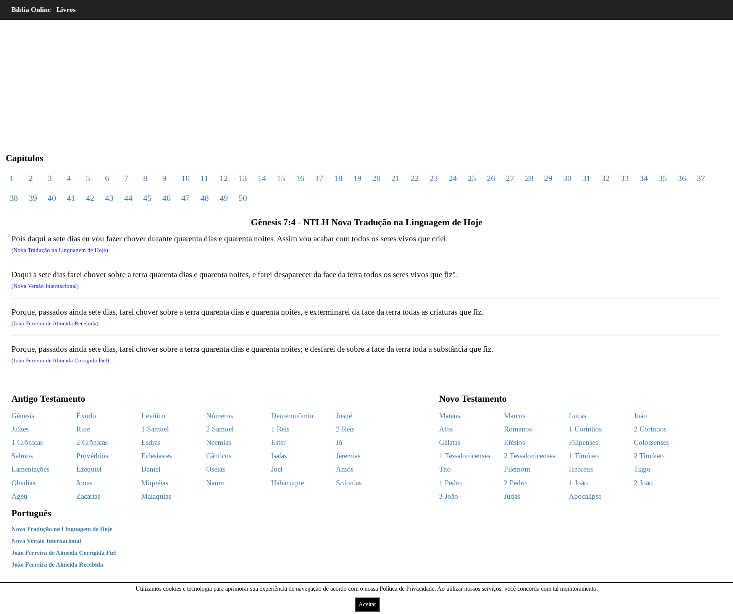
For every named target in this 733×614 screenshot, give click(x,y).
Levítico (153, 416)
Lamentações (30, 469)
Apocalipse (585, 496)
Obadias (23, 483)
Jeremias (348, 456)
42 (90, 198)
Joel (277, 469)
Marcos (514, 416)
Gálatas (449, 442)
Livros (66, 9)
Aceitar (367, 604)
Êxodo (86, 416)
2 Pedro (515, 483)
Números (219, 416)
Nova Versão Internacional (46, 541)
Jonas (84, 483)
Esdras (150, 442)
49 (224, 198)
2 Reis (345, 429)
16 (300, 178)
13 (243, 178)
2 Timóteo (649, 456)
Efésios (514, 442)
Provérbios (92, 456)
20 (376, 178)
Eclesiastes (156, 456)
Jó (339, 442)
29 (548, 178)
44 (128, 198)
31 (586, 178)
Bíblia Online (31, 9)
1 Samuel (155, 429)
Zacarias (88, 496)
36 (682, 178)
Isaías (279, 456)
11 (204, 178)
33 (624, 178)
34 (643, 178)
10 (185, 178)
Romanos (518, 429)
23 (433, 178)
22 (414, 178)
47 (185, 198)
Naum (215, 483)
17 (319, 178)
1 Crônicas (27, 442)
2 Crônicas (92, 442)
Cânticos (218, 456)
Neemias (218, 442)
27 (510, 178)
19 (357, 178)
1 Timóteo (584, 456)
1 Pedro (450, 483)
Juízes (20, 429)
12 (224, 178)
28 (529, 178)
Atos (446, 429)
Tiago (642, 469)
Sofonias (349, 483)
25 (472, 178)
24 (453, 178)
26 (491, 178)
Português (31, 513)
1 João (578, 483)
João (640, 416)
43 (109, 198)
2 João (643, 483)
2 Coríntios (650, 429)
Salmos (22, 456)
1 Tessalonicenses (464, 456)
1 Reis (280, 429)
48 (204, 198)
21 (395, 178)
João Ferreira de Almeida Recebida (57, 564)
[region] (366, 80)
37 (701, 178)
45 (147, 198)
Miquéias (154, 483)
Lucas (577, 416)
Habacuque (287, 483)
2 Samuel (220, 429)
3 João (448, 496)
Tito (445, 469)
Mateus (449, 416)
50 (243, 198)
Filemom (517, 469)
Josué (344, 416)
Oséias (215, 469)
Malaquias (156, 496)
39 (33, 198)
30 (567, 178)
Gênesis (22, 416)
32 (605, 178)
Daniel (150, 469)
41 (71, 198)
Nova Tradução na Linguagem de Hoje (61, 529)
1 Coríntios (585, 429)
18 (338, 178)
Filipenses (583, 442)
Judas (512, 496)
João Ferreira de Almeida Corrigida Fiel (63, 552)
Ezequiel (89, 469)
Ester (278, 442)
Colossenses (651, 442)
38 (14, 198)
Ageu (19, 496)
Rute (83, 429)
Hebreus (581, 469)
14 (262, 178)
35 (663, 178)
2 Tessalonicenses (529, 456)
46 (166, 198)
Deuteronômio (292, 416)
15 (281, 178)
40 (52, 198)
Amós (345, 469)
